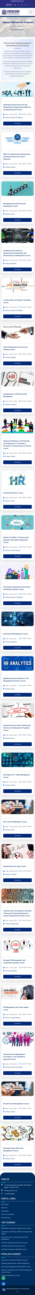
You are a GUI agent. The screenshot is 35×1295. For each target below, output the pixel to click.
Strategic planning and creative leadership (15, 1263)
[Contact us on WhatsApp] (3, 1278)
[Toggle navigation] (31, 12)
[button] (3, 1284)
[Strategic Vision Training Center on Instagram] (18, 5)
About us (4, 1208)
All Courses (5, 1204)
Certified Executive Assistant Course (13, 1246)
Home (12, 26)
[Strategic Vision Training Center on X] (25, 5)
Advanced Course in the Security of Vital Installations (14, 1238)
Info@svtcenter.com (17, 1)
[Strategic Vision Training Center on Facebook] (29, 5)
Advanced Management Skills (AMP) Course (16, 1267)
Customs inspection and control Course (14, 1243)
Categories (21, 26)
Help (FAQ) (5, 1211)
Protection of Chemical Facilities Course (14, 1260)
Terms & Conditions (7, 1214)
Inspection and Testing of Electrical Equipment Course (16, 1233)
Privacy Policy (5, 1218)
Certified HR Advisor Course (10, 1275)
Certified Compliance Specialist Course (14, 1249)
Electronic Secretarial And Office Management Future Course (16, 1271)
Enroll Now (17, 123)
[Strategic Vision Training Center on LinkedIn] (22, 5)
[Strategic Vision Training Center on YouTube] (15, 5)
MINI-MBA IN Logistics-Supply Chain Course (16, 1228)
